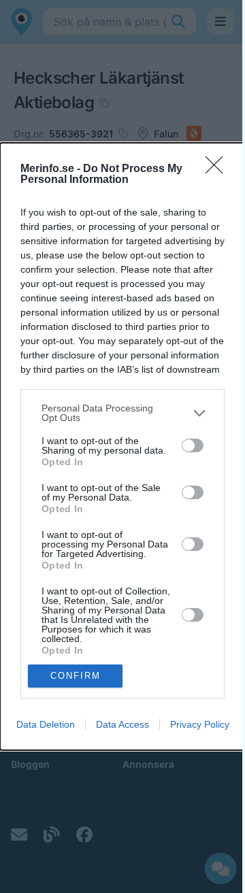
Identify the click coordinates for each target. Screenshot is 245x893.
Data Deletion (45, 724)
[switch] (192, 445)
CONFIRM (75, 676)
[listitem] (122, 412)
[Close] (218, 169)
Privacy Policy (199, 724)
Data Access (122, 724)
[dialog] (122, 446)
